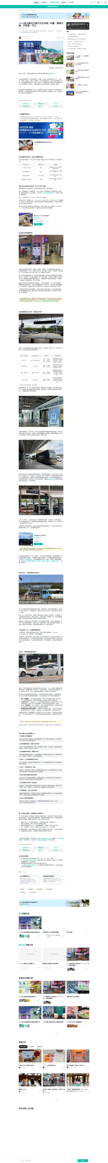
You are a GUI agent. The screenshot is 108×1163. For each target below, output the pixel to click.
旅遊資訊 (27, 10)
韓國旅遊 (21, 10)
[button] (78, 34)
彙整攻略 (33, 10)
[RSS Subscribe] (26, 1161)
